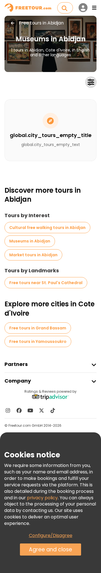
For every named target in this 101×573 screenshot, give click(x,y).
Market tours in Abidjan (33, 255)
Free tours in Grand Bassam (37, 328)
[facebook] (19, 410)
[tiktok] (52, 410)
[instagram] (7, 410)
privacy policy (42, 498)
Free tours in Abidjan (41, 23)
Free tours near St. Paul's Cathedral (45, 283)
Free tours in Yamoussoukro (37, 341)
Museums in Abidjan (29, 241)
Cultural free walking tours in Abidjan (47, 227)
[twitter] (41, 410)
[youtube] (30, 410)
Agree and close (50, 549)
